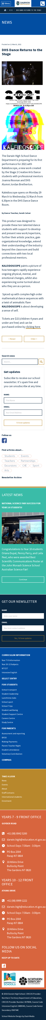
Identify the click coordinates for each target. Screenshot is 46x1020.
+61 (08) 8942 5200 (17, 833)
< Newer (12, 339)
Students (9, 456)
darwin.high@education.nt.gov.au (26, 839)
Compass (6, 759)
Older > (34, 339)
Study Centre (7, 722)
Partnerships (28, 461)
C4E (24, 465)
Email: (7, 406)
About (4, 788)
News (11, 10)
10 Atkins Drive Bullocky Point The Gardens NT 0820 (19, 866)
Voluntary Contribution (12, 754)
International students (12, 797)
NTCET (5, 668)
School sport (7, 702)
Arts (6, 470)
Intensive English (9, 672)
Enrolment (7, 801)
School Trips (7, 706)
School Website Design (12, 1016)
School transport (9, 689)
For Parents (9, 728)
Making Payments (9, 741)
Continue (23, 579)
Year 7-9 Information (11, 660)
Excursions (10, 465)
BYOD (4, 737)
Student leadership (10, 694)
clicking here (33, 327)
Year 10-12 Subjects (10, 664)
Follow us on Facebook (4, 966)
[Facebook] (4, 440)
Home (5, 10)
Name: (7, 394)
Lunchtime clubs (9, 698)
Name (4, 610)
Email (4, 622)
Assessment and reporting (13, 733)
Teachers (9, 461)
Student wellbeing (10, 710)
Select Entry (9, 678)
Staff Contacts (8, 792)
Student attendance (10, 749)
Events (25, 456)
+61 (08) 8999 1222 (42, 3)
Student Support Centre (12, 714)
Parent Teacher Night (11, 745)
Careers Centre (8, 718)
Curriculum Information (16, 655)
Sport (36, 465)
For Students (10, 684)
